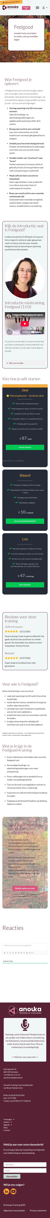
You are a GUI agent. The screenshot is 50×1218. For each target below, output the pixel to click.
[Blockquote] (21, 952)
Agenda (6, 1125)
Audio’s (6, 1122)
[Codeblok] (24, 952)
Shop (5, 1127)
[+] (32, 953)
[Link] (26, 952)
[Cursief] (7, 952)
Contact (6, 1130)
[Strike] (13, 952)
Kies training (25, 585)
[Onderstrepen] (10, 952)
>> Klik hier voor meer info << (25, 1057)
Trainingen (7, 1119)
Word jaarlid (25, 447)
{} (29, 953)
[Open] (47, 7)
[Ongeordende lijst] (18, 952)
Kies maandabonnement (25, 521)
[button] (37, 7)
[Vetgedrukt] (4, 952)
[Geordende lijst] (15, 952)
